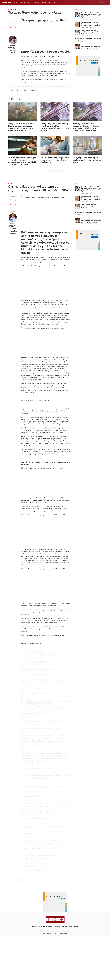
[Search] (106, 2)
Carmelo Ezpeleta (21, 880)
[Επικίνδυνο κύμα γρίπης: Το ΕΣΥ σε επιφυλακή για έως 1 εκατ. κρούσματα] (55, 145)
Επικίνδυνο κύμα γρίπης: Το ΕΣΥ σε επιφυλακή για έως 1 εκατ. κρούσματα (55, 159)
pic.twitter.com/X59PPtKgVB (30, 763)
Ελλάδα (12, 153)
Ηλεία (25, 90)
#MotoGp (46, 843)
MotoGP (30, 880)
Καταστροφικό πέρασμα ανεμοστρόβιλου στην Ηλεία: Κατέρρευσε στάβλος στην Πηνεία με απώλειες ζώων (86, 127)
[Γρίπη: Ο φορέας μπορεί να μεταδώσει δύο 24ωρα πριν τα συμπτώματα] (13, 40)
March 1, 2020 (50, 674)
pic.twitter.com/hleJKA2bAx (59, 843)
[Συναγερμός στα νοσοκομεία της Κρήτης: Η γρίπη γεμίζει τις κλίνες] (87, 145)
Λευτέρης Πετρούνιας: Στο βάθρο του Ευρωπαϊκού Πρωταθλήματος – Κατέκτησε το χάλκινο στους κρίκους (12, 229)
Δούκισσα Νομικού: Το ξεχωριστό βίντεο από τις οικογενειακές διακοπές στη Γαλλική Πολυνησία (90, 24)
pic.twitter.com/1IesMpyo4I (47, 829)
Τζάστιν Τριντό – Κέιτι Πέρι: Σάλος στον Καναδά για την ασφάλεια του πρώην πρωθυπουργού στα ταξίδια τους (91, 15)
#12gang (24, 843)
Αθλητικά (12, 183)
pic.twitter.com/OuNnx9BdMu (38, 814)
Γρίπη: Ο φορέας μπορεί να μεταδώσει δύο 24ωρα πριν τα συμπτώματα (12, 50)
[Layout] (6, 2)
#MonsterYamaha (35, 843)
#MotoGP (34, 829)
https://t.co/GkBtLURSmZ (49, 669)
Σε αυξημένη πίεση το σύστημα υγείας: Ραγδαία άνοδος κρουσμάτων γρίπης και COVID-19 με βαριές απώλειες (22, 160)
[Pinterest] (10, 27)
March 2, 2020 (51, 662)
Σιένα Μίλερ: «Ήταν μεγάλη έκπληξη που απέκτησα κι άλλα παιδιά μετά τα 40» (90, 32)
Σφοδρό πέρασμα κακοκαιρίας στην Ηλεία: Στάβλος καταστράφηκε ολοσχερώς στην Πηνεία (55, 127)
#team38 (24, 652)
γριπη (18, 90)
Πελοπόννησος (13, 9)
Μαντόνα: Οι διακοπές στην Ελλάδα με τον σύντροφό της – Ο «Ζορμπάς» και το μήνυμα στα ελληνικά (91, 46)
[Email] (15, 27)
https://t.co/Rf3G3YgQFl (60, 741)
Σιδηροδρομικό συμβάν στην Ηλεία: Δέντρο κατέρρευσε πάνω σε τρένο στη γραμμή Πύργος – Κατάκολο (21, 127)
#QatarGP (47, 826)
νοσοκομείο (33, 90)
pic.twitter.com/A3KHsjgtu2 (30, 724)
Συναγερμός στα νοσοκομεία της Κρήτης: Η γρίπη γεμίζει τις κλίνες (87, 159)
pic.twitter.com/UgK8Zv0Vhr (52, 709)
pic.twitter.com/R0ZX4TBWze (31, 657)
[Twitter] (15, 22)
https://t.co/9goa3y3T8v (48, 655)
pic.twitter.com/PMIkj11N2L (44, 866)
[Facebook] (10, 22)
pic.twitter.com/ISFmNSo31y (31, 791)
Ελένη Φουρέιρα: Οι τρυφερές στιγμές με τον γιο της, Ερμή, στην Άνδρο (88, 39)
